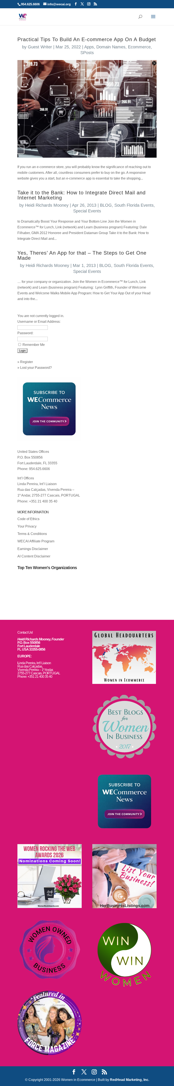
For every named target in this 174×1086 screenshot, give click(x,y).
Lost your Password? (36, 367)
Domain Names (110, 47)
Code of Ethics (28, 519)
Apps (89, 47)
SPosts (87, 52)
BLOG (106, 205)
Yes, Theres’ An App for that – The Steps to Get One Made (81, 255)
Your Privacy (26, 526)
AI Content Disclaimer (33, 556)
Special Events (87, 211)
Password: (25, 333)
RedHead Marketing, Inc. (129, 1080)
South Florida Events (134, 205)
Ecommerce (139, 47)
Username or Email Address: (38, 321)
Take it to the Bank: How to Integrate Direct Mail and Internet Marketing (81, 195)
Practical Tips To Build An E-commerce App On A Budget (86, 39)
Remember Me (33, 345)
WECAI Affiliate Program (35, 541)
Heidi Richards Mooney (47, 205)
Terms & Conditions (32, 534)
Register (26, 362)
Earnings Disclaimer (32, 549)
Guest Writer (40, 47)
